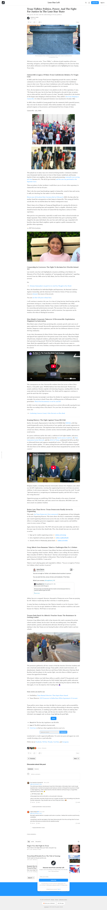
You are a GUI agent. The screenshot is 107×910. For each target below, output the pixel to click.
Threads (50, 742)
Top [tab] (29, 841)
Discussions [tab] (38, 841)
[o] (53, 647)
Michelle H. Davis (34, 17)
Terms (56, 899)
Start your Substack (50, 903)
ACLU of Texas (54, 440)
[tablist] (33, 769)
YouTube (56, 742)
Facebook (38, 742)
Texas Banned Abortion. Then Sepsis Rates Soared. (52, 695)
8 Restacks (44, 748)
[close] (67, 861)
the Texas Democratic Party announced (46, 514)
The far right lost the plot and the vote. (36, 858)
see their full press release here (41, 298)
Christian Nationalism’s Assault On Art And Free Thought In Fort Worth (50, 286)
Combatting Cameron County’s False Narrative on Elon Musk (47, 413)
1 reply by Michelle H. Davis (38, 827)
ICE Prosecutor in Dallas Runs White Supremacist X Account (59, 698)
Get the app (61, 903)
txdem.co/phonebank (62, 538)
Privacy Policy (64, 885)
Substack (46, 907)
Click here (33, 728)
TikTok (44, 742)
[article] (53, 848)
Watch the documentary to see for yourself (48, 401)
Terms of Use (60, 883)
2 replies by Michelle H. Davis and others (41, 806)
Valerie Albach (33, 811)
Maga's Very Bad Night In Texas (38, 846)
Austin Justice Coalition (64, 438)
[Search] (85, 2)
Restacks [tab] (37, 769)
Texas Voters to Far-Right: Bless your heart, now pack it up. (41, 847)
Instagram (65, 742)
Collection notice (63, 899)
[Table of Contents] (2, 455)
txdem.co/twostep (60, 535)
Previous (32, 758)
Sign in (102, 2)
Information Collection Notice (53, 885)
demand (35, 294)
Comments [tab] (30, 769)
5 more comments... (31, 834)
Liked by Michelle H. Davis (37, 784)
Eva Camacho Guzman (35, 782)
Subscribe (95, 2)
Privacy (52, 899)
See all (30, 877)
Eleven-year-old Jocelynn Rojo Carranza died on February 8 (45, 197)
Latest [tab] (32, 841)
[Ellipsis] (79, 782)
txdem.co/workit (63, 541)
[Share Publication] (89, 2)
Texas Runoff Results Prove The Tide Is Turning (43, 856)
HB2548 (68, 423)
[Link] (25, 76)
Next (75, 758)
